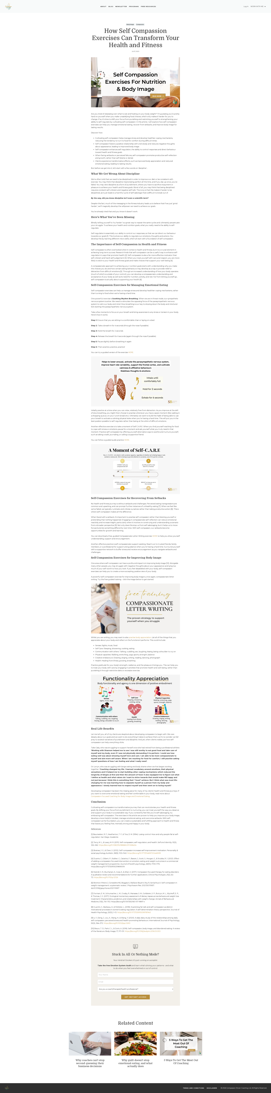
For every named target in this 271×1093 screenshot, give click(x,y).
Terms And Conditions (193, 1088)
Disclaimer (212, 1088)
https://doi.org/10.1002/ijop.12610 (117, 923)
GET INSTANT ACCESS (135, 997)
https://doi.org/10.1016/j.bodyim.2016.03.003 (142, 931)
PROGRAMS (134, 6)
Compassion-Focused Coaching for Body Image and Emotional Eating (120, 796)
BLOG (111, 6)
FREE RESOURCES (148, 6)
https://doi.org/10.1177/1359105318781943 (134, 912)
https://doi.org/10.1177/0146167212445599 (144, 853)
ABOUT (103, 6)
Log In (246, 6)
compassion (140, 24)
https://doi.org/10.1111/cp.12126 (106, 877)
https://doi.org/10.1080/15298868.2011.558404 (117, 845)
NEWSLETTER (121, 6)
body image (130, 24)
